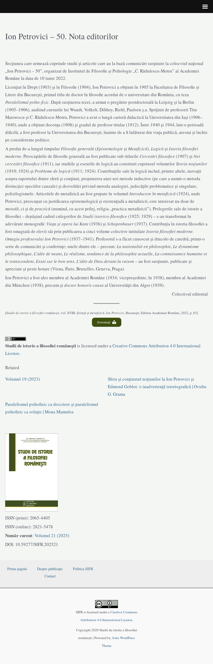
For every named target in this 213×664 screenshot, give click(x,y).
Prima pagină (17, 568)
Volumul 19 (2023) (22, 379)
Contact (50, 576)
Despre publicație (50, 568)
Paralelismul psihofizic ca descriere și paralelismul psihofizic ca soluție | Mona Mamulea (51, 408)
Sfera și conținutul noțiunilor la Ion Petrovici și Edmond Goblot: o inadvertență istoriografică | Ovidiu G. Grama (157, 386)
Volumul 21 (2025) (51, 535)
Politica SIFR (83, 568)
